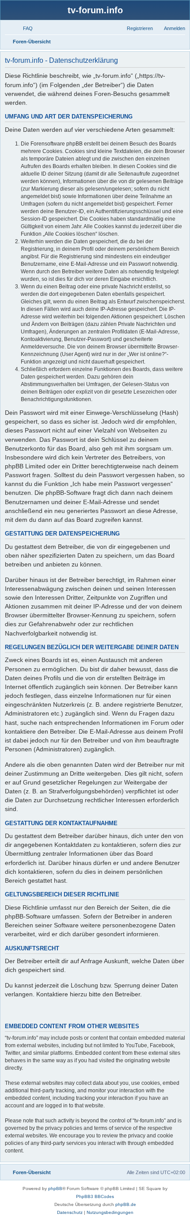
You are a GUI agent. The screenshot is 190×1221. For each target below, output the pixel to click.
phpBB (55, 1188)
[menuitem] (24, 28)
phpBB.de (125, 1204)
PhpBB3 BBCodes (95, 1196)
